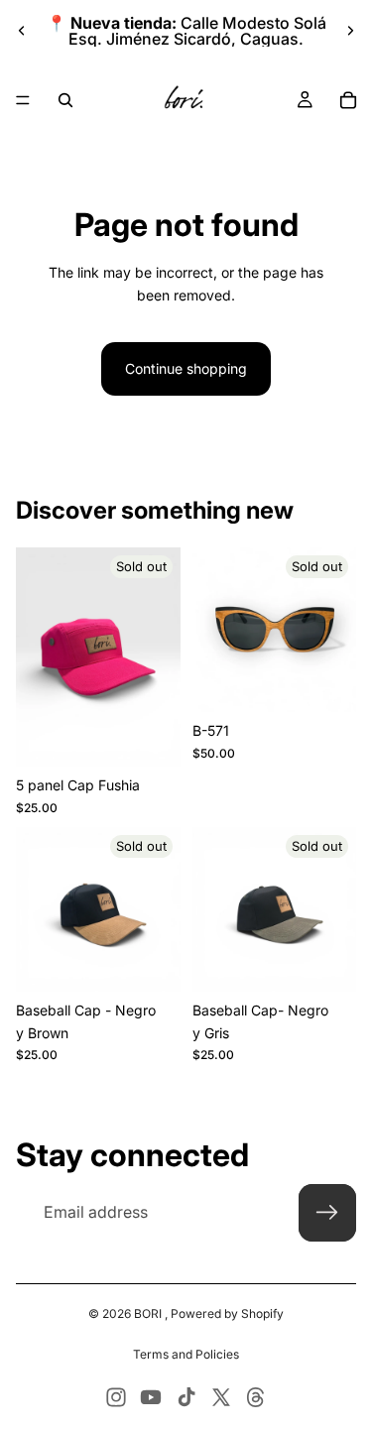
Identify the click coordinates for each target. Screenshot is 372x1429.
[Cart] (348, 100)
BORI (149, 1313)
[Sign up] (327, 1213)
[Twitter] (221, 1397)
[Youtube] (151, 1397)
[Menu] (23, 100)
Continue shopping (186, 368)
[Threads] (256, 1397)
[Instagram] (116, 1397)
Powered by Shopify (227, 1313)
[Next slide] (350, 31)
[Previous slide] (22, 31)
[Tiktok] (186, 1397)
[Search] (65, 100)
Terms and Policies (186, 1354)
